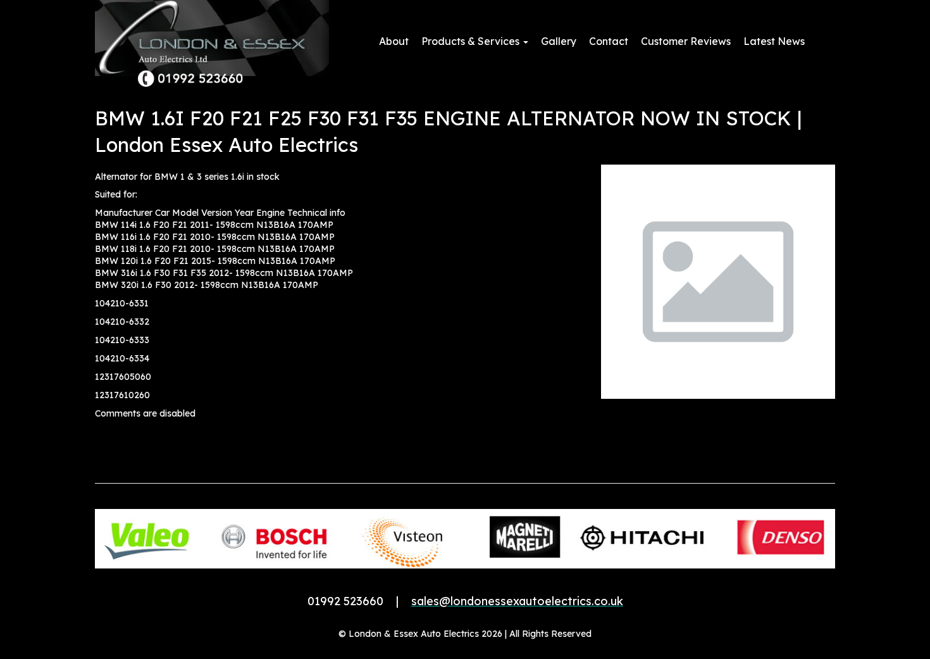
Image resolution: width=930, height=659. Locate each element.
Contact (608, 41)
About (394, 41)
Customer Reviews (686, 41)
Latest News (774, 41)
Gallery (558, 41)
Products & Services (471, 41)
